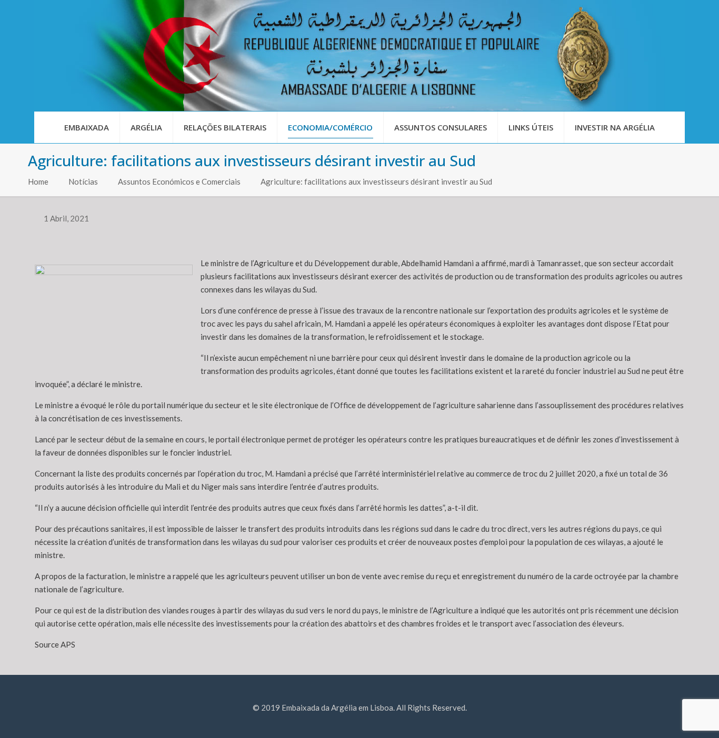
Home (38, 181)
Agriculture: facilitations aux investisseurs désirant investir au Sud (376, 181)
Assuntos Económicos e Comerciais (179, 181)
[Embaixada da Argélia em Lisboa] (359, 55)
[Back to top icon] (668, 716)
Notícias (83, 181)
